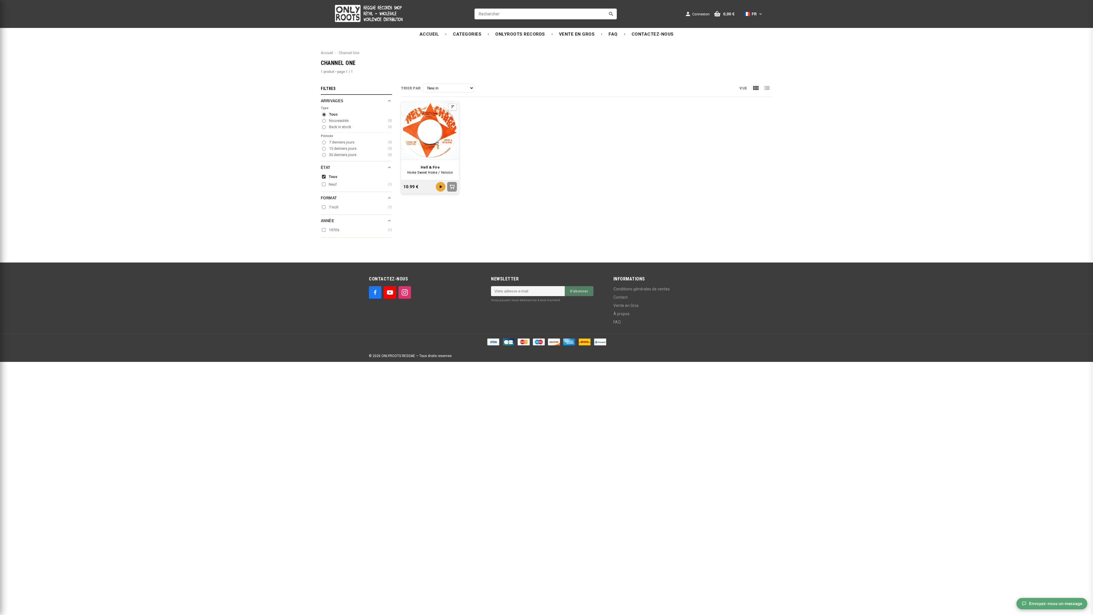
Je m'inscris (579, 319)
